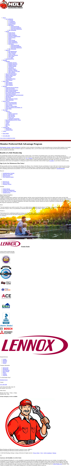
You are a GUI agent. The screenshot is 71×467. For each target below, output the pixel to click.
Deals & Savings (6, 175)
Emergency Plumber (12, 70)
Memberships (8, 128)
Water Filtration (9, 80)
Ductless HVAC (11, 24)
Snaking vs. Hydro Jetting (11, 106)
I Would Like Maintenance (8, 190)
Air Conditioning (9, 19)
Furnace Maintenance (13, 42)
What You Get (6, 181)
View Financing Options (8, 177)
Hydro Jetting (9, 108)
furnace (30, 158)
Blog (7, 126)
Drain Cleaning (9, 105)
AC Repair (10, 20)
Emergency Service (7, 184)
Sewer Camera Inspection (11, 103)
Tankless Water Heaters (11, 75)
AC (27, 158)
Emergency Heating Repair (14, 36)
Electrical (5, 86)
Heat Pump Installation (16, 27)
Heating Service (11, 34)
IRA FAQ (8, 125)
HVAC (4, 17)
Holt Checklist (11, 115)
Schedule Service (6, 192)
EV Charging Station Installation (13, 92)
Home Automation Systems (12, 98)
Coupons (7, 122)
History (10, 112)
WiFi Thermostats (12, 30)
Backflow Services (12, 62)
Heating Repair (11, 32)
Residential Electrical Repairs (12, 87)
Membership (5, 369)
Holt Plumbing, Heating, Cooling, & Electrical (10, 147)
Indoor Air (8, 50)
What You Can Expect (8, 174)
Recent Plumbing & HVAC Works (13, 120)
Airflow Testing (11, 53)
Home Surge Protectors (11, 93)
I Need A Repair (6, 188)
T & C (41, 453)
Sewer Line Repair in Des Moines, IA (14, 107)
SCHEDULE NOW (10, 138)
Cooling (4, 359)
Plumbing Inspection (12, 63)
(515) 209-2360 (6, 135)
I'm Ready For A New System (9, 191)
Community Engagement (13, 118)
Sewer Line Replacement (11, 102)
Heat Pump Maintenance (16, 29)
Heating (7, 31)
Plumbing (5, 60)
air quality (52, 160)
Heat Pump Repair (15, 26)
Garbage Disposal (12, 66)
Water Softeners (11, 72)
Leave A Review (3, 238)
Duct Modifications (12, 51)
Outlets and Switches (10, 88)
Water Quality (6, 81)
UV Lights (10, 57)
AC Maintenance (12, 22)
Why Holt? (5, 110)
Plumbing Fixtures (12, 65)
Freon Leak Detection (13, 55)
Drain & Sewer (6, 101)
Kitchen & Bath (9, 76)
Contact (4, 131)
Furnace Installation (12, 41)
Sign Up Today (6, 183)
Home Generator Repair (11, 91)
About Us (8, 111)
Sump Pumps (8, 77)
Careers (7, 123)
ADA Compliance (48, 453)
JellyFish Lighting (9, 96)
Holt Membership (60, 168)
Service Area (11, 117)
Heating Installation (12, 35)
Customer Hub (6, 127)
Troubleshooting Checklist (8, 173)
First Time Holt (11, 116)
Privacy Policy (36, 453)
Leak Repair (11, 67)
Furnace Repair (11, 40)
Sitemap (54, 453)
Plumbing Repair (12, 68)
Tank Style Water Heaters (11, 73)
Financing (8, 121)
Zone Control (11, 56)
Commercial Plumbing (10, 78)
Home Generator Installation (12, 90)
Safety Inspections (10, 100)
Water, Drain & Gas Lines (14, 71)
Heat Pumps (11, 25)
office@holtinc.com (57, 464)
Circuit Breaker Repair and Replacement (14, 95)
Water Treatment (9, 85)
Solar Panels (8, 97)
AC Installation (11, 21)
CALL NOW (3, 138)
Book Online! (6, 133)
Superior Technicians (13, 113)
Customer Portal (9, 129)
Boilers (9, 39)
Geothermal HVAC (10, 58)
